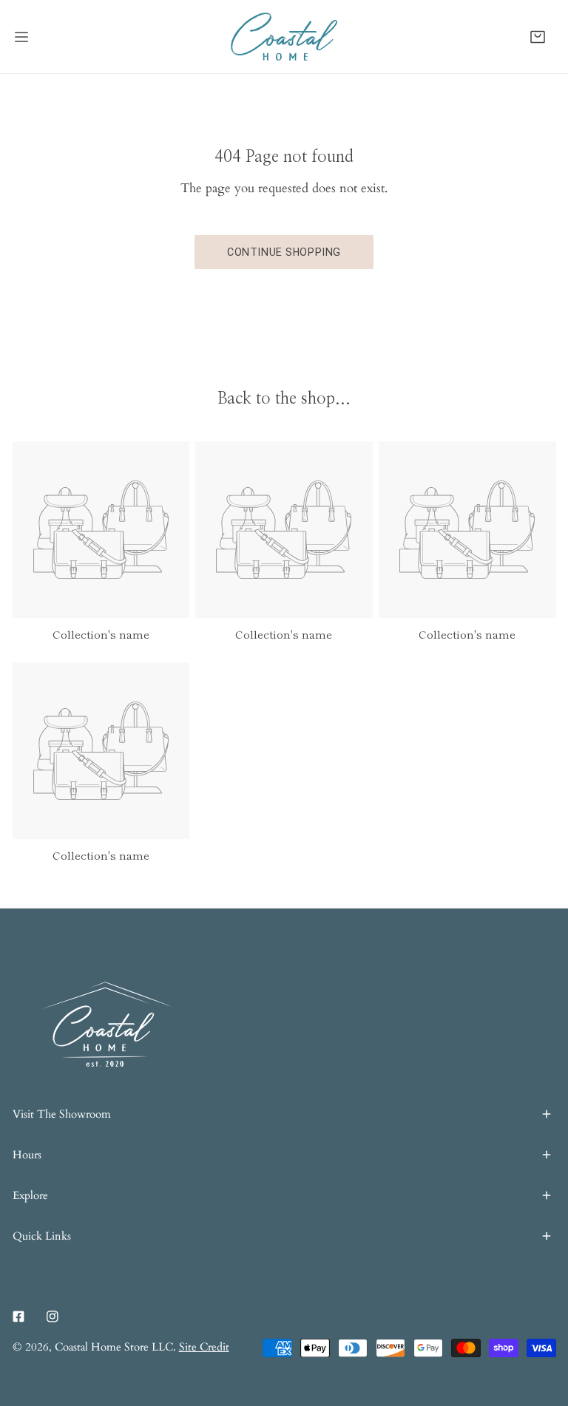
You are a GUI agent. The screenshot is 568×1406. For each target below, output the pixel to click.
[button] (537, 36)
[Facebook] (18, 1316)
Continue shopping (284, 252)
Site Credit (204, 1347)
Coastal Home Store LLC (114, 1347)
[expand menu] (21, 36)
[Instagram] (53, 1316)
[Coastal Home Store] (284, 37)
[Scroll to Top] (540, 1326)
